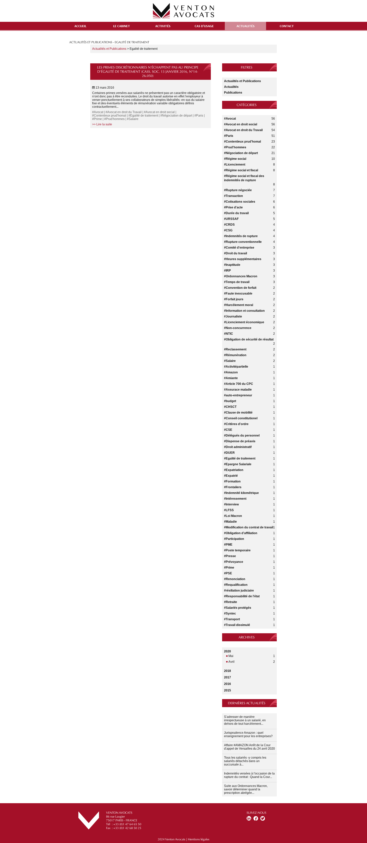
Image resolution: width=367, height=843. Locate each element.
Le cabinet (121, 26)
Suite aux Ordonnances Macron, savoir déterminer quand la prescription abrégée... (246, 789)
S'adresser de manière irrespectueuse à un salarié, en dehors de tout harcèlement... (245, 720)
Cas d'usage (204, 26)
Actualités (245, 26)
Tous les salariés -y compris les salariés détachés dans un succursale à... (245, 761)
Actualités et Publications (109, 48)
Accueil (80, 26)
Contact (287, 26)
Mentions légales (198, 839)
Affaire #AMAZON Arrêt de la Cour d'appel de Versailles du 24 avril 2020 (249, 746)
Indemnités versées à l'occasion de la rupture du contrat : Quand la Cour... (249, 775)
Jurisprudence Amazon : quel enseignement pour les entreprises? (248, 734)
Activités (163, 26)
